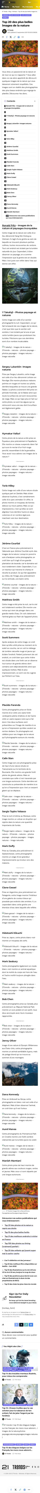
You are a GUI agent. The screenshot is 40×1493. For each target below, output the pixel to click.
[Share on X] (10, 37)
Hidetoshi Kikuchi (13, 185)
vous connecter (19, 1335)
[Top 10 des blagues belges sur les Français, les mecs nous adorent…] (20, 1434)
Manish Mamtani (13, 212)
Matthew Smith (12, 150)
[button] (4, 2)
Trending (27, 1370)
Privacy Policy (29, 1314)
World (5, 17)
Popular (6, 1370)
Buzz (16, 1368)
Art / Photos (15, 15)
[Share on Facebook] (7, 37)
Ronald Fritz (9, 225)
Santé (14, 1370)
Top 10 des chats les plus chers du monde (20, 1284)
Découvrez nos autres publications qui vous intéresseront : (20, 217)
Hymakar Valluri (12, 131)
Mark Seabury (12, 189)
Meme (26, 1444)
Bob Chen (10, 193)
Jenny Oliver (11, 196)
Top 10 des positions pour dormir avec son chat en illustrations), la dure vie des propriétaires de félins (19, 1278)
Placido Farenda (13, 162)
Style (20, 1370)
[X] (35, 1467)
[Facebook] (32, 1467)
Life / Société (26, 15)
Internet (23, 1368)
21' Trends (10, 30)
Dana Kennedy (12, 204)
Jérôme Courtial (12, 146)
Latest (30, 1368)
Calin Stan (10, 166)
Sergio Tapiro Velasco (14, 170)
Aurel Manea (11, 208)
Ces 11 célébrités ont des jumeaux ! (17, 1260)
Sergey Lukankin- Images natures (18, 123)
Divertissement (9, 1405)
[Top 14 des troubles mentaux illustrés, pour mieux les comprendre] (20, 1360)
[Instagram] (38, 1467)
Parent (30, 1405)
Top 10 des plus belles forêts (17, 1232)
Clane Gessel (11, 177)
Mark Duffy (11, 173)
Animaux (6, 15)
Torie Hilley (10, 139)
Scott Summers (12, 154)
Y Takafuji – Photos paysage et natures (20, 116)
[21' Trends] (10, 2)
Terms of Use (24, 1312)
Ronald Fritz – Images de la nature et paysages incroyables (18, 107)
